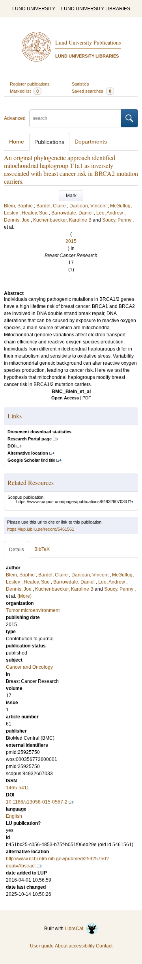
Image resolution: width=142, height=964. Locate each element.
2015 (71, 241)
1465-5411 (17, 788)
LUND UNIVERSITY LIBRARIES (95, 8)
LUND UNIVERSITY (33, 8)
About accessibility (75, 946)
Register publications (30, 84)
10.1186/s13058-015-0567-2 (36, 802)
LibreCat (75, 928)
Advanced (15, 118)
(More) (24, 596)
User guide (42, 946)
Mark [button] (71, 195)
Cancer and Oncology (29, 667)
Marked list (24, 91)
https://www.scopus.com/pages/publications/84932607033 (71, 501)
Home (16, 141)
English (14, 816)
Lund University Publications (88, 42)
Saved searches (91, 91)
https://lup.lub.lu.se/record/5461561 (40, 529)
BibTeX (42, 549)
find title (31, 460)
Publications (49, 142)
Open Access (65, 397)
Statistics (80, 84)
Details (16, 549)
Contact (104, 946)
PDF (86, 397)
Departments (91, 141)
